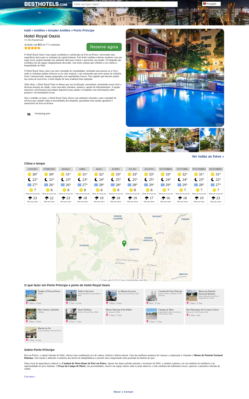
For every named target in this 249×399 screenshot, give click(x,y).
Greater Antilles (59, 30)
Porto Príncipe (84, 30)
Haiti (27, 30)
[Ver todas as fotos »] (175, 91)
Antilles (39, 30)
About (117, 392)
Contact (128, 392)
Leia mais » (29, 376)
